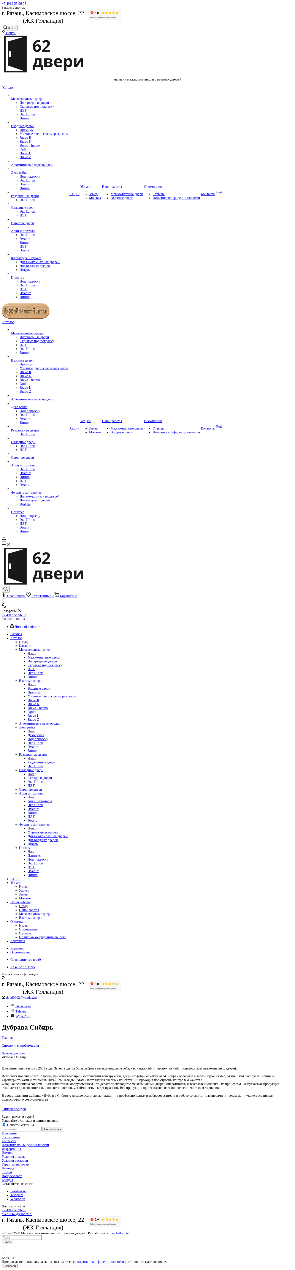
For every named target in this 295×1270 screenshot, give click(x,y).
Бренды (7, 1180)
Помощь (8, 1153)
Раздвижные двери (42, 762)
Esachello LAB (120, 1233)
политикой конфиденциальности (99, 1262)
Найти (7, 1242)
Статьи (7, 1172)
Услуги (24, 890)
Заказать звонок (13, 619)
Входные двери (39, 688)
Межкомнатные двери (44, 657)
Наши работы (29, 910)
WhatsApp (23, 1016)
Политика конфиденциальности (25, 1145)
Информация (11, 1149)
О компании (28, 929)
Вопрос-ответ (12, 1176)
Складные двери (40, 778)
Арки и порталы (40, 801)
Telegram (22, 1011)
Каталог (25, 646)
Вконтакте (23, 1006)
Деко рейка (36, 735)
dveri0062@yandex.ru (21, 997)
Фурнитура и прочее (43, 832)
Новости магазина (20, 1125)
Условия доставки (15, 1160)
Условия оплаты (13, 1156)
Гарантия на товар (15, 1164)
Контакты (9, 1141)
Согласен (9, 1266)
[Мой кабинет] (4, 541)
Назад (23, 642)
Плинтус (34, 855)
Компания (9, 1133)
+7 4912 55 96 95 (14, 3)
